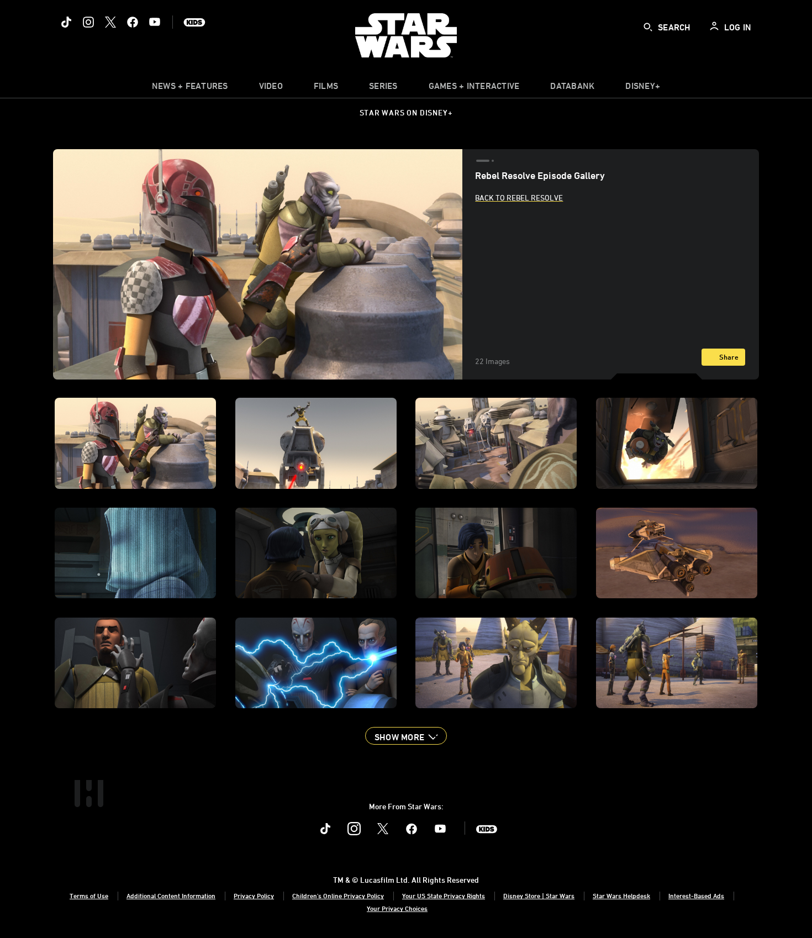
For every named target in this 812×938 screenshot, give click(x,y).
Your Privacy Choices (397, 908)
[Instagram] (88, 22)
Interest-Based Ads (696, 895)
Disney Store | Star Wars (538, 895)
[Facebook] (132, 22)
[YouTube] (154, 22)
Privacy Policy (254, 895)
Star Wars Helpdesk (621, 895)
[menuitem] (271, 88)
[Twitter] (110, 22)
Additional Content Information (170, 895)
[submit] (647, 27)
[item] (190, 88)
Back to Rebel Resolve (519, 197)
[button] (406, 736)
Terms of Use (89, 895)
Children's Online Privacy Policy (338, 895)
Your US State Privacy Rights (443, 895)
